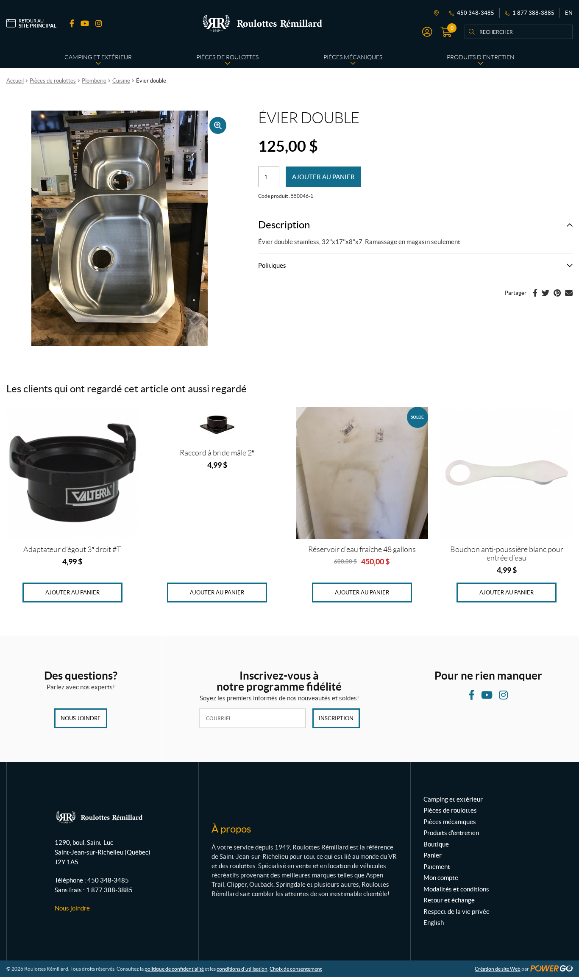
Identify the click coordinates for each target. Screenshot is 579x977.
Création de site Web (498, 968)
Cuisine (121, 81)
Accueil (15, 81)
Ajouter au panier (323, 176)
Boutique (436, 844)
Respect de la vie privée (456, 911)
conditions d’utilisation (242, 968)
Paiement (436, 866)
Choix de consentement (296, 968)
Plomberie (94, 81)
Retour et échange (449, 900)
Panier (432, 855)
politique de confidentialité (174, 968)
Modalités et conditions (456, 889)
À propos (231, 829)
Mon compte (440, 877)
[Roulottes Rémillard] (262, 23)
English (433, 922)
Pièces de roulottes (53, 81)
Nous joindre (81, 718)
